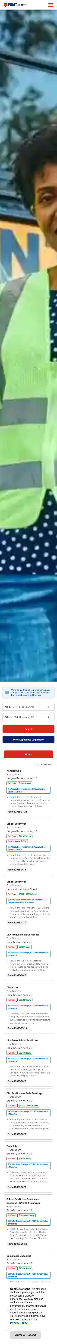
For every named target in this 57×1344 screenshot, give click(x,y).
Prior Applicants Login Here (28, 739)
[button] (13, 770)
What (7, 706)
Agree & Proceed (25, 1335)
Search (28, 728)
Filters (28, 754)
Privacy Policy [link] (19, 1322)
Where (8, 717)
